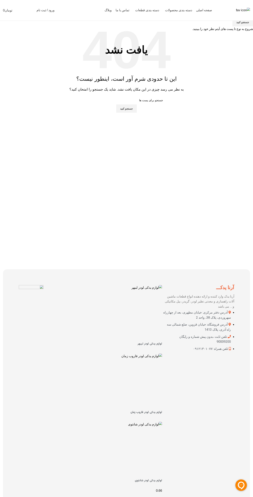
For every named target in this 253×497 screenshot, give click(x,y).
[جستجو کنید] (31, 10)
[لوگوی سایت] (243, 10)
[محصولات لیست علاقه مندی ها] (23, 10)
